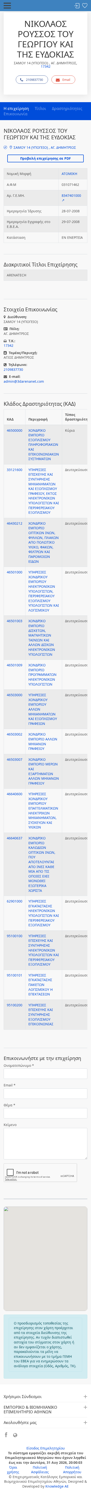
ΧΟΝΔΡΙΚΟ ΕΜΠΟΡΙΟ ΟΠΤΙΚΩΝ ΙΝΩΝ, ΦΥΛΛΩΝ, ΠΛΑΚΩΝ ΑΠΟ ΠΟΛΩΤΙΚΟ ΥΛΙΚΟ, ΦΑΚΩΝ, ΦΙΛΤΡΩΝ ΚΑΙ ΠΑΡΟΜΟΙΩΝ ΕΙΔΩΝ (43, 542)
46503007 (14, 759)
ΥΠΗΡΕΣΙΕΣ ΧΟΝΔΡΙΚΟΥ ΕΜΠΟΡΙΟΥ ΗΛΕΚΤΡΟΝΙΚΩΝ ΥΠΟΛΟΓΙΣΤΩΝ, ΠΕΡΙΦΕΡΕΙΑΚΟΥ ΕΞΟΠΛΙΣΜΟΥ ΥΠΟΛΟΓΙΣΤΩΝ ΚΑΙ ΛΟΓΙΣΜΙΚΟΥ (43, 591)
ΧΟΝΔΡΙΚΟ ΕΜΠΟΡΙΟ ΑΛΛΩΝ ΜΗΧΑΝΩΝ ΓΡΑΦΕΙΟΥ (42, 741)
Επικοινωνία (15, 113)
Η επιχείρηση (16, 108)
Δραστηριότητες (67, 108)
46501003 (14, 621)
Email (66, 79)
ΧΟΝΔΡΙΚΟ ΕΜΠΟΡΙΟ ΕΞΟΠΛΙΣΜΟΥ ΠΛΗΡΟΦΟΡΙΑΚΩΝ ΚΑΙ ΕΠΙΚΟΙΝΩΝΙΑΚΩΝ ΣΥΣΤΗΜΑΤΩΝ (43, 444)
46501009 (14, 665)
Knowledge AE (57, 1486)
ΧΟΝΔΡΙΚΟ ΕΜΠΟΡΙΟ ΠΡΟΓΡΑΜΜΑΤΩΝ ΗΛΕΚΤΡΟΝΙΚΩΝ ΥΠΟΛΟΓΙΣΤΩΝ (42, 674)
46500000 (14, 430)
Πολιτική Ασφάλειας (40, 1469)
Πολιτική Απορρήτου (72, 1469)
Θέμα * (9, 1105)
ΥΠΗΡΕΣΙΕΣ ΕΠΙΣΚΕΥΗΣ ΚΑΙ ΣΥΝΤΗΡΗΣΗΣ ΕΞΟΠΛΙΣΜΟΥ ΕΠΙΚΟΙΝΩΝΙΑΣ (40, 1014)
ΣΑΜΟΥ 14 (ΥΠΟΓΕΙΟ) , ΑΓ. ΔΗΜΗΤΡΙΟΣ (44, 147)
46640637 (14, 838)
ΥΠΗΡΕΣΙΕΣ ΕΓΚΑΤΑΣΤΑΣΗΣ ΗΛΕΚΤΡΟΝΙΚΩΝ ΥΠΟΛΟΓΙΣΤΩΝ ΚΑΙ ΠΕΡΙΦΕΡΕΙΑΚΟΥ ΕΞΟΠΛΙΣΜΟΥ (43, 913)
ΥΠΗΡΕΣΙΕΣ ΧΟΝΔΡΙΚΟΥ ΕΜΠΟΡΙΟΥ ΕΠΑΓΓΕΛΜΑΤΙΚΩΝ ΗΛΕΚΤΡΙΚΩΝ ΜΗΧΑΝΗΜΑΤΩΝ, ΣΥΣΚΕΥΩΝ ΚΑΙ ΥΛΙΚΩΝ (43, 810)
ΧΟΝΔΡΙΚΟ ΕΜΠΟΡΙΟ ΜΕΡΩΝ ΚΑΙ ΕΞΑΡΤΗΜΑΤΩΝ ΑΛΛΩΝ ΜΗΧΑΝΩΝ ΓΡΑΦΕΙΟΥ (43, 771)
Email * (10, 1085)
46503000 (14, 695)
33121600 (14, 469)
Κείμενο (10, 1124)
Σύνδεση (77, 6)
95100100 (14, 936)
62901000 (14, 901)
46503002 (14, 734)
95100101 (14, 975)
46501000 (14, 572)
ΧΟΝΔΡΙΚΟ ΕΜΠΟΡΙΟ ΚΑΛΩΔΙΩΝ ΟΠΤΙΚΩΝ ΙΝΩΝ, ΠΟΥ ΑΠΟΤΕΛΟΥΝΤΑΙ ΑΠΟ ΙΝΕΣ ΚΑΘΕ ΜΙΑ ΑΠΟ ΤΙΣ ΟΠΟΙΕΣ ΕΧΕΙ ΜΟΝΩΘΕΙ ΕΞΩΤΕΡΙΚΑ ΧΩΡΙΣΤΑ (41, 864)
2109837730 (34, 79)
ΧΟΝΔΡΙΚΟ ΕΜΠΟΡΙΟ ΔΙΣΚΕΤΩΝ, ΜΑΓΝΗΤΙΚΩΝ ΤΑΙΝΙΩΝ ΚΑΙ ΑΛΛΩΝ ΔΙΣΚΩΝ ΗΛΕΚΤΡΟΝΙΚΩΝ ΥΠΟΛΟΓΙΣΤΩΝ (41, 637)
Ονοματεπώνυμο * (19, 1065)
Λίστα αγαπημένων (84, 6)
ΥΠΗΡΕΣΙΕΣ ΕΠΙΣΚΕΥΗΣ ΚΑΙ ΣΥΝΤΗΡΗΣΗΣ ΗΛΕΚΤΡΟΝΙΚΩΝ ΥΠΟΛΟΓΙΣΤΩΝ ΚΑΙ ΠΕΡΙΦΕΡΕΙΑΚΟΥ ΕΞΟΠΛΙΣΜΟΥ (43, 950)
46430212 (14, 523)
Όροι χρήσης (13, 1469)
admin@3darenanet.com (24, 381)
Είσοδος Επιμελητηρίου (45, 1448)
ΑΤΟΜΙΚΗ (69, 173)
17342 (45, 66)
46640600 (14, 794)
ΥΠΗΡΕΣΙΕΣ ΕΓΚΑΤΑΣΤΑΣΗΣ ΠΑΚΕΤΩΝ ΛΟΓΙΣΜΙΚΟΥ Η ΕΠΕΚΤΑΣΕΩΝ (40, 984)
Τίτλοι (40, 108)
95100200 (14, 1005)
